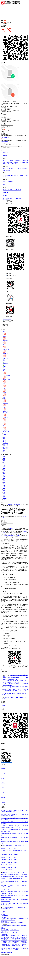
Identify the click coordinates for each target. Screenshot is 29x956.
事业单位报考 (4, 921)
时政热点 (5, 176)
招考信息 (5, 198)
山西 (4, 485)
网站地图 (5, 152)
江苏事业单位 (24, 940)
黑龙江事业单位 (11, 945)
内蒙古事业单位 (19, 945)
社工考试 (5, 195)
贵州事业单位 (24, 938)
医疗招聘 (14, 163)
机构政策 (5, 163)
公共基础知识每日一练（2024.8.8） (9, 862)
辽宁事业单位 (4, 941)
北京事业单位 (10, 935)
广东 (4, 469)
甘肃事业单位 (4, 940)
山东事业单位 (17, 942)
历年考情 (8, 170)
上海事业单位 (10, 942)
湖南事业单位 (4, 938)
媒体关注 (18, 948)
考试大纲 (10, 161)
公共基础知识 (6, 175)
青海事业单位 (17, 941)
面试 (24, 175)
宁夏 (4, 480)
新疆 (4, 495)
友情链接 (16, 949)
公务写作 (23, 925)
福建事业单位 (24, 935)
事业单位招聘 (13, 675)
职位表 (14, 161)
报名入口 (18, 161)
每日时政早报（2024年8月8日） (8, 864)
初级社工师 (3, 932)
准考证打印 (23, 161)
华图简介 (3, 948)
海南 (4, 465)
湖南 (4, 468)
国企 (4, 184)
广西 (4, 470)
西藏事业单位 (17, 944)
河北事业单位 (4, 937)
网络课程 (5, 447)
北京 (4, 458)
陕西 (4, 490)
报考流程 (5, 168)
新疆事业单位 (24, 944)
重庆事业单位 (17, 935)
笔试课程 (3, 911)
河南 (4, 463)
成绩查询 (12, 162)
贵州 (4, 472)
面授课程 (5, 448)
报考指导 (10, 190)
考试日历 (7, 918)
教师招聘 (10, 163)
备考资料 (14, 190)
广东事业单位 (10, 938)
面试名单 (17, 162)
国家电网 (3, 930)
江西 (4, 476)
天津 (4, 492)
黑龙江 (4, 498)
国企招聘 (5, 413)
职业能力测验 (10, 925)
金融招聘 (5, 434)
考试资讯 (18, 504)
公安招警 (5, 433)
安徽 (4, 456)
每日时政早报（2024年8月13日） (9, 848)
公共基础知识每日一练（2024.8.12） (9, 854)
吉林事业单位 (10, 940)
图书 (4, 451)
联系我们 (5, 199)
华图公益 (13, 948)
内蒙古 (4, 499)
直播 (4, 450)
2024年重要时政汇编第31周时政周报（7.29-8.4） (13, 872)
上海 (4, 486)
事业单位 (5, 155)
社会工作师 (5, 192)
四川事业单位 (24, 942)
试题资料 (19, 190)
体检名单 (21, 162)
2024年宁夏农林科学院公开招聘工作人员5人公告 (13, 845)
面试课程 (3, 912)
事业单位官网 (11, 504)
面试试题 (10, 181)
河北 (4, 462)
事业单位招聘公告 (20, 675)
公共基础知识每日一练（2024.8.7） (9, 867)
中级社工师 (14, 932)
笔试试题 (5, 181)
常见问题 (7, 922)
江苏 (4, 478)
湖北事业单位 (24, 937)
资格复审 (4, 920)
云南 (4, 496)
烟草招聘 (7, 930)
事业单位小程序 (7, 319)
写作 (27, 175)
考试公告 (3, 918)
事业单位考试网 (13, 528)
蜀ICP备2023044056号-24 (6, 952)
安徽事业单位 (4, 935)
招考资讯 (5, 190)
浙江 (4, 483)
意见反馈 (5, 949)
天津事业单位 (10, 944)
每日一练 (14, 181)
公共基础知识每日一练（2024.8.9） (9, 859)
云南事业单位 (4, 945)
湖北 (4, 466)
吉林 (4, 475)
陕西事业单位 (4, 944)
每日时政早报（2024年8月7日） (8, 869)
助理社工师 (9, 932)
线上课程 (3, 914)
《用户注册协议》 (5, 137)
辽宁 (4, 479)
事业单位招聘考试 (5, 915)
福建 (4, 460)
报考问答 (10, 168)
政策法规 (24, 168)
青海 (4, 482)
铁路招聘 (12, 930)
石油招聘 (16, 930)
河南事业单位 (10, 937)
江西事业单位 (17, 940)
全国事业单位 (4, 934)
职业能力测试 (13, 175)
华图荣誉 (8, 948)
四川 (4, 489)
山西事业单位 (4, 942)
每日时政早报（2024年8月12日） (9, 857)
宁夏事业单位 (10, 941)
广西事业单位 (17, 938)
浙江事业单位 (24, 941)
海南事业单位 (17, 937)
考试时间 (8, 162)
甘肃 (4, 473)
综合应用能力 (20, 175)
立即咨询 (3, 705)
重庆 (4, 459)
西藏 (4, 493)
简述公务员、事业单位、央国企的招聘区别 (11, 878)
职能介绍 (19, 168)
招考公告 (5, 161)
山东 (4, 488)
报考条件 (14, 168)
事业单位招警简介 (5, 889)
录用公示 (26, 162)
